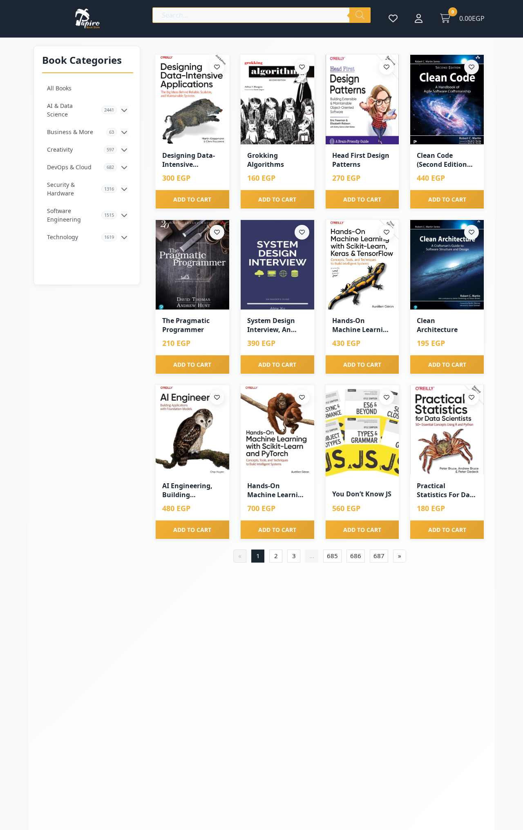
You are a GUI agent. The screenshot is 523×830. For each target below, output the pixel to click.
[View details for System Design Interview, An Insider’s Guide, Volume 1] (277, 265)
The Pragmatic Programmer (186, 325)
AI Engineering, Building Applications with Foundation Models (191, 490)
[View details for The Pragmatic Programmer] (192, 265)
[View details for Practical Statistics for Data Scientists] (447, 430)
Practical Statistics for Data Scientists (447, 490)
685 (332, 556)
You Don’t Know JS (361, 493)
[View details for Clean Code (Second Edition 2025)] (447, 99)
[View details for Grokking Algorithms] (277, 99)
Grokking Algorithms (265, 160)
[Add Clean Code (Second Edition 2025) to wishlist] (471, 67)
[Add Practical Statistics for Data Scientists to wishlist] (471, 397)
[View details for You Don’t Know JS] (362, 434)
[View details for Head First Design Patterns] (362, 99)
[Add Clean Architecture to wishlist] (471, 232)
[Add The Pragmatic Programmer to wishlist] (217, 232)
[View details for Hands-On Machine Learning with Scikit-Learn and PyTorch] (277, 430)
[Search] (360, 15)
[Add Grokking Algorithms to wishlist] (302, 67)
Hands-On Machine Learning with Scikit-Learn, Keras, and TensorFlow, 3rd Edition (361, 325)
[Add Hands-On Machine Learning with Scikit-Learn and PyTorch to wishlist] (302, 397)
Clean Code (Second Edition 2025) (442, 160)
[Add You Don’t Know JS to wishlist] (386, 397)
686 (355, 556)
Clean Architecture (437, 325)
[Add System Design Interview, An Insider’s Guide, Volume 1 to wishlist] (302, 232)
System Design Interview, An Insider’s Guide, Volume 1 (272, 325)
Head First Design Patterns (360, 160)
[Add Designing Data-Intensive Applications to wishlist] (217, 67)
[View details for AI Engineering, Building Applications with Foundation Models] (192, 430)
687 (378, 556)
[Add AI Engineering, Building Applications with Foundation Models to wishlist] (217, 397)
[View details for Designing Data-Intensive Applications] (192, 99)
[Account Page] (418, 18)
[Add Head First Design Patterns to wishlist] (386, 67)
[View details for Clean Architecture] (447, 265)
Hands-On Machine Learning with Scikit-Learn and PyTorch (276, 490)
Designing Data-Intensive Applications (188, 160)
